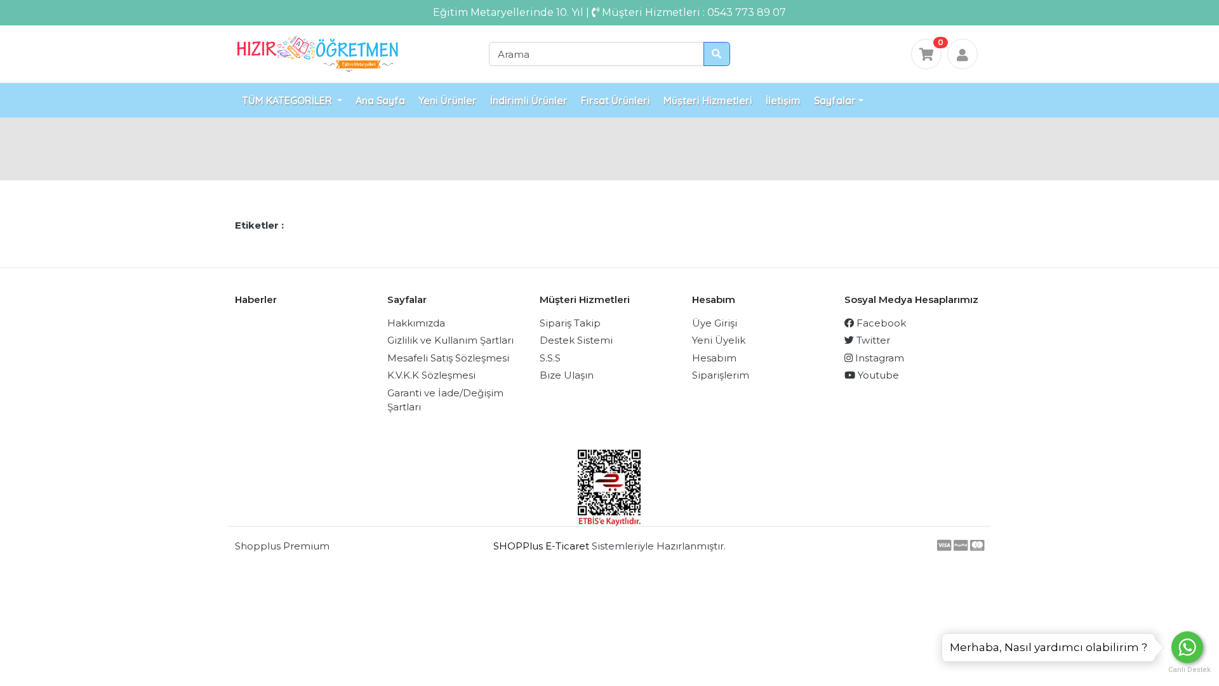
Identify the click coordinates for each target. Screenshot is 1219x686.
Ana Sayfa (380, 100)
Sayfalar (835, 100)
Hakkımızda (416, 323)
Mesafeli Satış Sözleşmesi (448, 358)
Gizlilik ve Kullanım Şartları (450, 340)
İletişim (783, 100)
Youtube (877, 375)
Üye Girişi (714, 323)
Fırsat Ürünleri (615, 100)
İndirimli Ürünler (529, 100)
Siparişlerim (720, 375)
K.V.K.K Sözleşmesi (431, 375)
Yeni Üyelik (718, 340)
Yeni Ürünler (447, 100)
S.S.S (550, 358)
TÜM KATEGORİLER (288, 100)
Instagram (878, 358)
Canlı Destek (1187, 669)
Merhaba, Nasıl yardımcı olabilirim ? (1048, 647)
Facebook (880, 323)
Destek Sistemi (576, 340)
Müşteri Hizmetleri (707, 100)
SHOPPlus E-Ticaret (541, 546)
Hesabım (714, 358)
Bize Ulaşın (567, 375)
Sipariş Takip (570, 323)
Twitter (872, 340)
